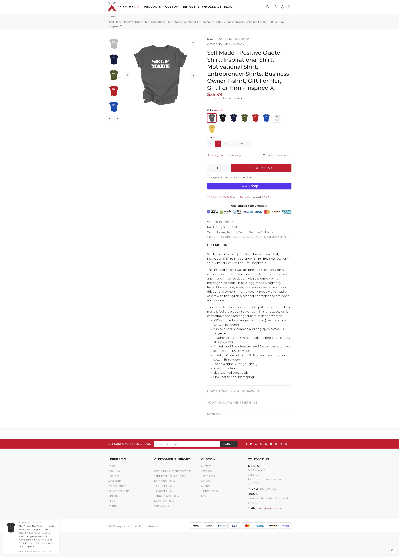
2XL (241, 143)
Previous (128, 75)
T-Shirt (232, 227)
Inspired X (226, 222)
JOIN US (229, 443)
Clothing (284, 237)
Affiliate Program (119, 490)
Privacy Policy (163, 490)
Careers (113, 495)
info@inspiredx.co (270, 508)
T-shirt (243, 232)
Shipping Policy (164, 480)
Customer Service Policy (169, 475)
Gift (239, 237)
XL (233, 143)
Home (111, 16)
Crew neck (258, 237)
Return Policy (163, 485)
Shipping (212, 98)
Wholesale (114, 480)
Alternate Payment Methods (172, 470)
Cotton (272, 237)
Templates (208, 475)
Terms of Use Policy (166, 495)
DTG (246, 237)
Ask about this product (279, 155)
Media (112, 500)
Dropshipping (117, 485)
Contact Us (161, 505)
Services (206, 470)
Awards (112, 505)
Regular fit (256, 232)
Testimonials (209, 490)
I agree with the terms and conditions (231, 177)
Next (193, 75)
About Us (114, 470)
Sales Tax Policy (164, 500)
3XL (249, 143)
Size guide (217, 155)
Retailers (113, 475)
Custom (206, 465)
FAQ (157, 465)
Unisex (220, 232)
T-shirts (232, 232)
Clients (205, 485)
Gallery (205, 480)
